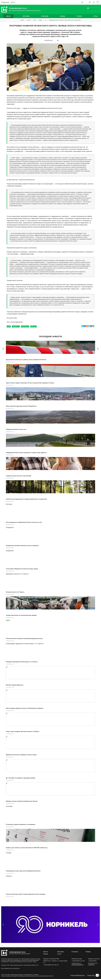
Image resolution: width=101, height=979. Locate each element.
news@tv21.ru (91, 964)
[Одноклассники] (87, 326)
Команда (62, 16)
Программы (26, 16)
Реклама (79, 16)
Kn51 (15, 318)
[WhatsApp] (93, 326)
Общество (33, 326)
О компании (44, 16)
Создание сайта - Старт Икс (93, 975)
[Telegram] (89, 326)
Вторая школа (25, 326)
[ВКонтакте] (84, 326)
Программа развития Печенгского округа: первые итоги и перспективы (65, 20)
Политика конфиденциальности (77, 975)
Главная (22, 20)
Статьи (95, 16)
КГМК (8, 326)
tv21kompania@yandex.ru (77, 964)
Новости (8, 16)
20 (45, 20)
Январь (40, 20)
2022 (35, 20)
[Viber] (91, 326)
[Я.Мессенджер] (82, 326)
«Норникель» (16, 326)
